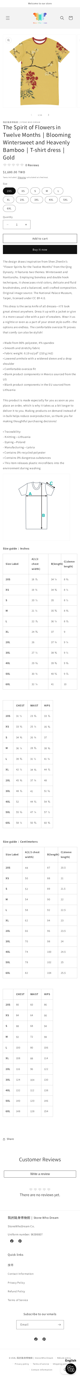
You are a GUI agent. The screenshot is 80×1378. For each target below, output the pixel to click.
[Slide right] (48, 115)
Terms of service (41, 1364)
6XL (9, 208)
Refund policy (64, 1358)
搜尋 (10, 1265)
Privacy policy (22, 1364)
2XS (9, 191)
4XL (51, 199)
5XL (65, 199)
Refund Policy (16, 1291)
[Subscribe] (59, 1324)
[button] (7, 18)
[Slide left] (31, 115)
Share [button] (10, 1139)
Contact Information (21, 1273)
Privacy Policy (16, 1282)
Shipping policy (61, 1364)
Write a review (40, 1174)
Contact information (41, 1369)
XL (8, 199)
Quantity (8, 217)
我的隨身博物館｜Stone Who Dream (35, 1358)
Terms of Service (18, 1300)
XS (23, 191)
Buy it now (40, 249)
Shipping (22, 177)
